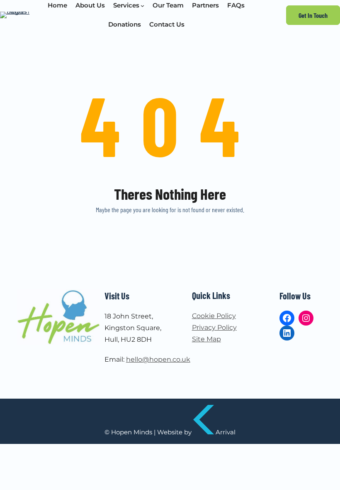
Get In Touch (313, 15)
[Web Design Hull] (203, 432)
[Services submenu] (142, 5)
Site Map (206, 339)
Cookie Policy (214, 316)
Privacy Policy (214, 327)
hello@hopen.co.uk (158, 359)
